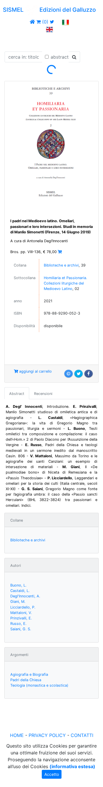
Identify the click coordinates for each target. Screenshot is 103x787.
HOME (17, 735)
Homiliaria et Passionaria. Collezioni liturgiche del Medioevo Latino (65, 283)
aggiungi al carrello (35, 371)
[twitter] (52, 22)
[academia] (58, 22)
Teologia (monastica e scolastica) (39, 685)
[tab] (16, 393)
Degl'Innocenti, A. (25, 596)
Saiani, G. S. (20, 629)
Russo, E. (18, 623)
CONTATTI (82, 735)
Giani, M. (17, 601)
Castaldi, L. (20, 591)
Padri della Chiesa (25, 680)
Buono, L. (18, 585)
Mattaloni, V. (21, 613)
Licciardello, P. (22, 607)
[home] (32, 22)
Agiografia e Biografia (29, 674)
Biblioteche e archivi (61, 265)
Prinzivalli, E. (21, 618)
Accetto (51, 774)
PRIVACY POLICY (47, 735)
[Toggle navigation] (13, 41)
